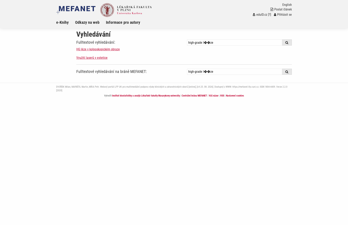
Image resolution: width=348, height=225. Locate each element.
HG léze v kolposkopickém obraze (98, 49)
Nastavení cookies (235, 95)
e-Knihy (62, 22)
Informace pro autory (123, 22)
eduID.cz (261, 15)
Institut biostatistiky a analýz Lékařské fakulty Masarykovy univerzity (146, 95)
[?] (269, 15)
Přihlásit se (284, 15)
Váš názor (214, 95)
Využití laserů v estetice (92, 58)
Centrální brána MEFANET (194, 95)
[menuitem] (65, 22)
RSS (222, 95)
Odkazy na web (87, 22)
